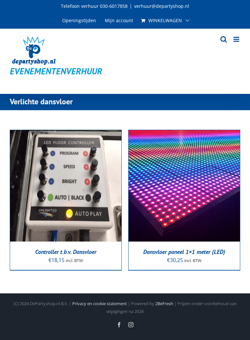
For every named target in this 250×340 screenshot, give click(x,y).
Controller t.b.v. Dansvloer (65, 252)
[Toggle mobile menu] (236, 39)
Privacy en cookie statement (99, 303)
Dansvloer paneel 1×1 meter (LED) (184, 252)
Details (29, 190)
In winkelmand (61, 183)
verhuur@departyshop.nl (161, 6)
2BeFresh (164, 303)
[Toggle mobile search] (223, 39)
